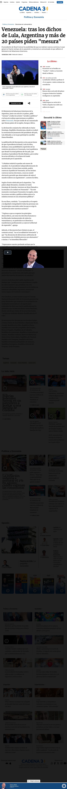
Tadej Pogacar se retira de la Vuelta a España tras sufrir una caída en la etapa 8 (52, 105)
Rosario (44, 12)
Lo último (52, 61)
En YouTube (51, 2)
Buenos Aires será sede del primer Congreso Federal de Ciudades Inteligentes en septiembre (53, 93)
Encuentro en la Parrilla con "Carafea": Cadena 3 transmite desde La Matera (52, 71)
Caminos (12, 2)
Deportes (6, 2)
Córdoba (36, 12)
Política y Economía (8, 24)
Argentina (28, 12)
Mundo (47, 100)
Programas (24, 2)
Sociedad (48, 66)
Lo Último (22, 12)
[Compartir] (29, 103)
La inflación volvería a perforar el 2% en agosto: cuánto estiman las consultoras (53, 82)
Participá (60, 2)
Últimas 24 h (43, 2)
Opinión (18, 2)
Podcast (43, 149)
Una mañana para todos (51, 78)
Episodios (49, 129)
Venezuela (9, 121)
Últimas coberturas (34, 2)
